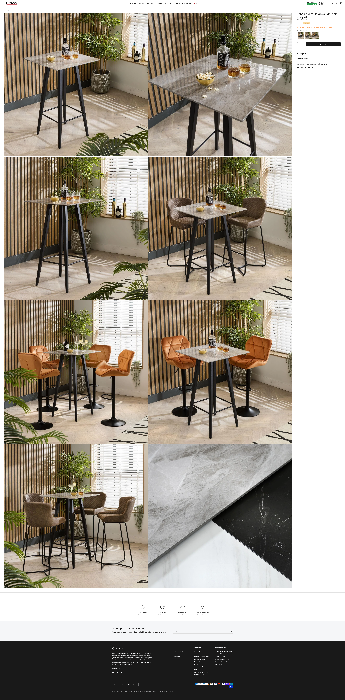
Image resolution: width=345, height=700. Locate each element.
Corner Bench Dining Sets (223, 651)
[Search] (336, 3)
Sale (194, 3)
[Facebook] (298, 68)
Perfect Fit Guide (200, 659)
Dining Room (150, 3)
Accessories (185, 3)
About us (197, 651)
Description (301, 54)
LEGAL (176, 648)
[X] (302, 68)
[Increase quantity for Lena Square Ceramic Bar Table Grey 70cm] (303, 44)
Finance (196, 664)
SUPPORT (197, 648)
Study (167, 3)
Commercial (198, 667)
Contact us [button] (116, 668)
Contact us (198, 654)
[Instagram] (119, 673)
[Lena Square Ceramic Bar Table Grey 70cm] (308, 35)
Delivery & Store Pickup (201, 656)
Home (6, 10)
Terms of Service (179, 654)
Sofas (160, 3)
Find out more (142, 615)
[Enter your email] (231, 631)
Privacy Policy (178, 651)
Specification (302, 59)
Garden (128, 3)
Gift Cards (218, 664)
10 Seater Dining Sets (222, 659)
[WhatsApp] (309, 68)
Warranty (177, 656)
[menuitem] (129, 4)
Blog (195, 670)
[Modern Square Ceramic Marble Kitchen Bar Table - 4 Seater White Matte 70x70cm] (301, 35)
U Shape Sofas (220, 656)
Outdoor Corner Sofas (222, 662)
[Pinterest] (306, 68)
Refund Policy (198, 662)
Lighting (175, 3)
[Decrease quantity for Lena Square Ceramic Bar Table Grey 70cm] (298, 44)
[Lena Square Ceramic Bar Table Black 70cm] (315, 35)
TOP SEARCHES (220, 648)
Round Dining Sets (221, 654)
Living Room (138, 3)
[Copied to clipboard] (313, 68)
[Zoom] (144, 16)
